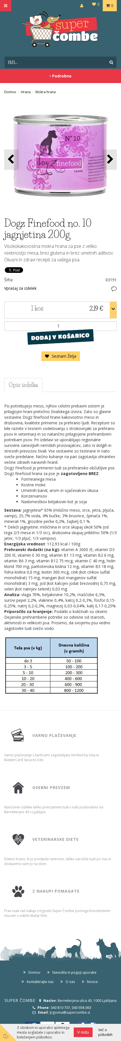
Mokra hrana (45, 92)
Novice (92, 981)
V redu (83, 1032)
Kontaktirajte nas (40, 981)
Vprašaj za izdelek (20, 288)
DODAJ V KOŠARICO (60, 337)
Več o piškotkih (105, 1032)
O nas (70, 981)
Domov (10, 92)
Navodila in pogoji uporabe (74, 972)
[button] (109, 160)
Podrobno (61, 76)
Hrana (26, 92)
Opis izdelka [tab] (23, 385)
